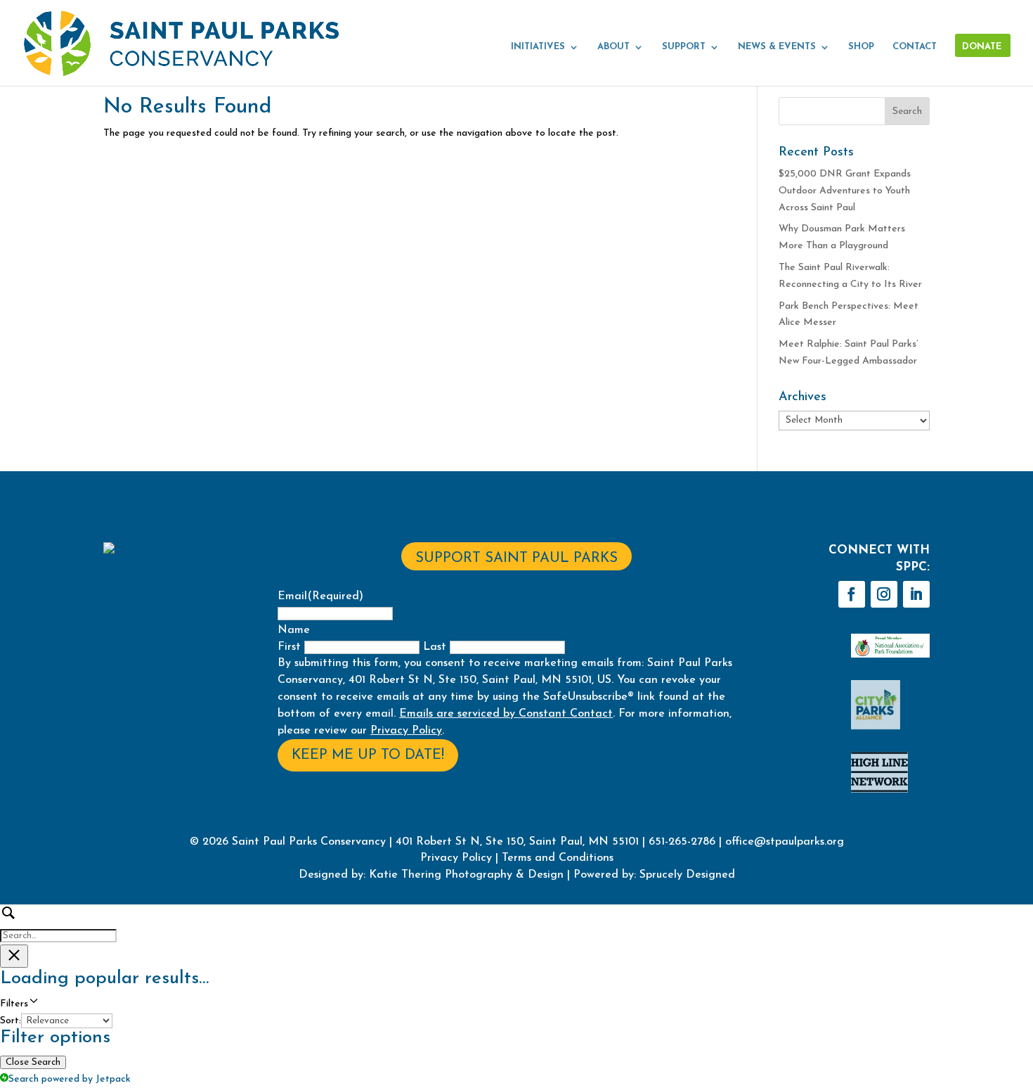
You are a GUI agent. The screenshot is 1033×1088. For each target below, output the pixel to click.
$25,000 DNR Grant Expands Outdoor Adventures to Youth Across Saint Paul (845, 191)
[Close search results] (14, 956)
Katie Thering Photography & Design (466, 875)
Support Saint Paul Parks (516, 558)
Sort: (10, 1021)
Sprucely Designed (685, 875)
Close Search (33, 1062)
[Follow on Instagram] (884, 594)
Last (434, 647)
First (289, 647)
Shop (861, 46)
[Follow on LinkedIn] (916, 594)
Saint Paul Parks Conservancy (309, 841)
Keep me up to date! (368, 755)
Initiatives (538, 46)
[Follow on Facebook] (851, 594)
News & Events (777, 46)
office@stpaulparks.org (784, 841)
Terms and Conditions (557, 858)
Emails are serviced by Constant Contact (506, 713)
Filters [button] (32, 1005)
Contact (914, 46)
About (613, 46)
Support (684, 46)
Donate (981, 46)
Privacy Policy (406, 730)
